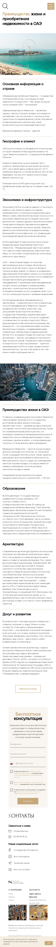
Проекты (11, 897)
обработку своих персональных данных (27, 772)
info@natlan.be (21, 831)
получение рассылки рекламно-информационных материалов (27, 792)
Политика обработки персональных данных (24, 935)
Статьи (11, 900)
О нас (10, 894)
